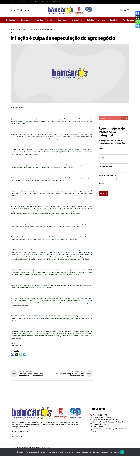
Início (12, 29)
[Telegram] (24, 354)
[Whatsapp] (20, 354)
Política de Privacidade (20, 431)
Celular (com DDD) (106, 166)
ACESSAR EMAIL (17, 436)
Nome (101, 148)
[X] (16, 354)
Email (101, 157)
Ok (122, 452)
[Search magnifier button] (126, 118)
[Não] (137, 452)
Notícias (18, 29)
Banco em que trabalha (107, 175)
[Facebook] (12, 354)
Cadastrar (103, 193)
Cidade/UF (102, 183)
